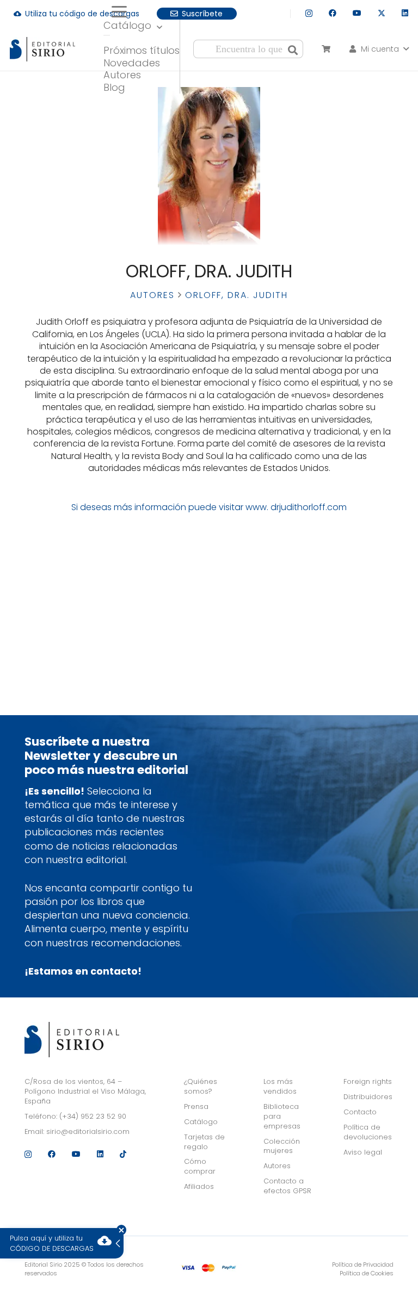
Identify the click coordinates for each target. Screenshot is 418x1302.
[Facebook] (332, 13)
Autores (152, 295)
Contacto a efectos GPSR (287, 1185)
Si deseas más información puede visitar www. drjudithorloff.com (209, 507)
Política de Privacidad (363, 1264)
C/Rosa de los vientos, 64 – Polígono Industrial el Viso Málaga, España (85, 1091)
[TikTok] (123, 1154)
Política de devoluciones (367, 1132)
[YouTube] (357, 13)
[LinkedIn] (405, 13)
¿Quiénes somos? (200, 1086)
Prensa (196, 1106)
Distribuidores (367, 1096)
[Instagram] (308, 13)
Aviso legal (362, 1152)
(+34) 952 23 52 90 (92, 1116)
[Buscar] (293, 49)
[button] (141, 12)
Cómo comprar (200, 1166)
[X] (381, 13)
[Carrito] (325, 49)
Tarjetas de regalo (204, 1141)
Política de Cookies (367, 1273)
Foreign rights (367, 1081)
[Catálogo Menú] (106, 35)
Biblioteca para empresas (281, 1116)
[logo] (42, 49)
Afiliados (199, 1186)
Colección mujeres (281, 1146)
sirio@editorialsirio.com (88, 1131)
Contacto (360, 1112)
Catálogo (201, 1121)
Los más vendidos (280, 1086)
